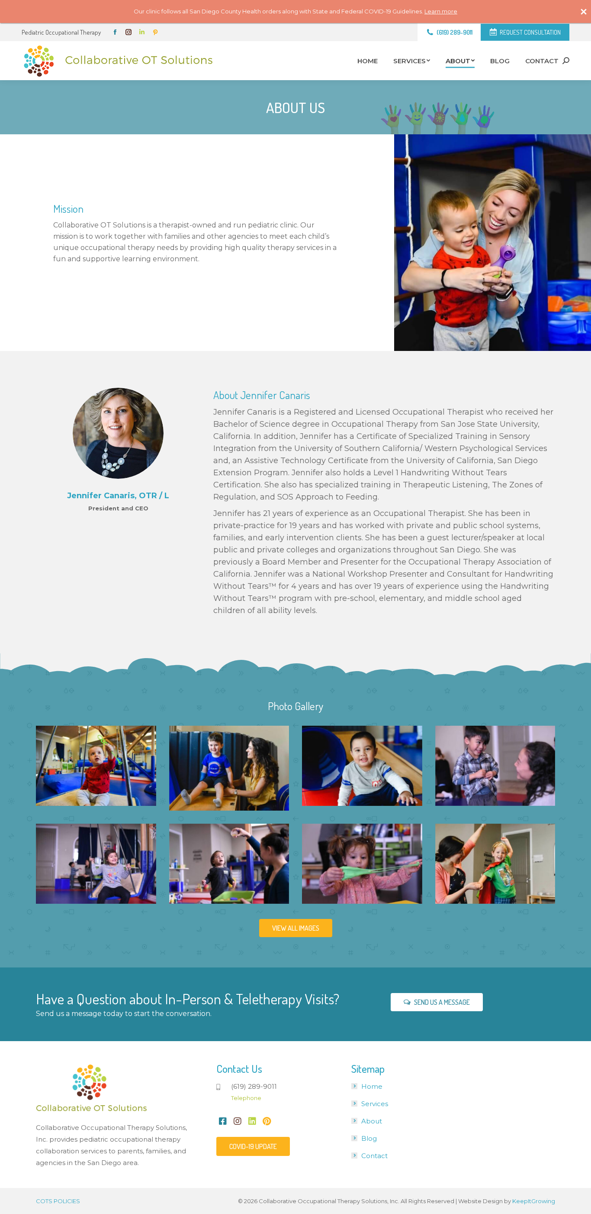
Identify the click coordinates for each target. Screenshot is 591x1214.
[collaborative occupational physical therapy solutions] (96, 766)
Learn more (440, 11)
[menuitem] (367, 60)
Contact (374, 1156)
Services (374, 1104)
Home (371, 1086)
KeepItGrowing (533, 1201)
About (371, 1121)
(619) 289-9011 (454, 32)
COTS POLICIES (58, 1201)
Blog (369, 1138)
